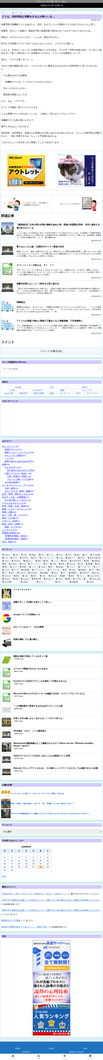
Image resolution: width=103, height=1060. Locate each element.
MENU (85, 387)
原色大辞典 (38, 393)
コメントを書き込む (51, 351)
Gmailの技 (9, 393)
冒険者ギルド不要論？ (11, 920)
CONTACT (37, 390)
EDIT (78, 393)
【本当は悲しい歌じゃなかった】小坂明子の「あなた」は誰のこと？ (34, 894)
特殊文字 (23, 393)
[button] (99, 368)
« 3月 (3, 876)
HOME (18, 387)
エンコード (65, 393)
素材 (62, 390)
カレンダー (87, 390)
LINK (12, 390)
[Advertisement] (51, 419)
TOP (52, 387)
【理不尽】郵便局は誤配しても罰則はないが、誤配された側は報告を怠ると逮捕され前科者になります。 (51, 900)
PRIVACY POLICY (77, 1052)
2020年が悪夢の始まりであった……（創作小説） (24, 927)
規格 (52, 393)
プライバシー (92, 393)
